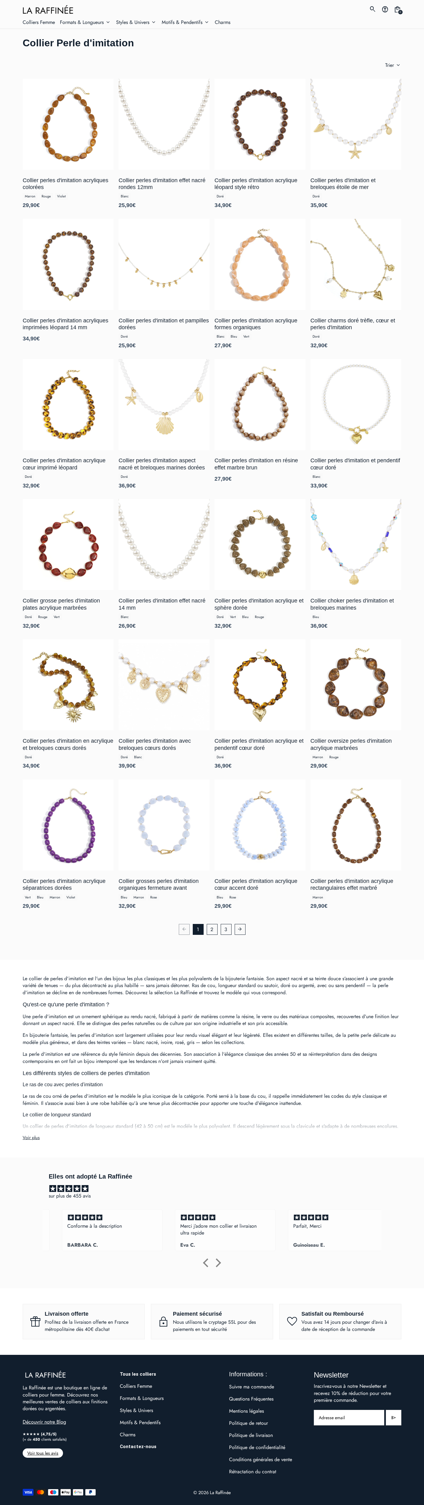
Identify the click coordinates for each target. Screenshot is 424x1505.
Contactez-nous (138, 1446)
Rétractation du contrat (252, 1471)
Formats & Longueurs (142, 1398)
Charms (127, 1434)
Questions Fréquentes (251, 1398)
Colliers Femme (136, 1386)
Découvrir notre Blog (44, 1421)
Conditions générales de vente (260, 1459)
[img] (215, 1188)
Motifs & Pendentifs (140, 1422)
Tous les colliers (138, 1374)
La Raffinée (220, 1492)
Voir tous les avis (42, 1453)
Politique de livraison (251, 1435)
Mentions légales (246, 1411)
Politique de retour (248, 1423)
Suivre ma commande (251, 1386)
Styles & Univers (136, 1410)
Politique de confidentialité (257, 1447)
